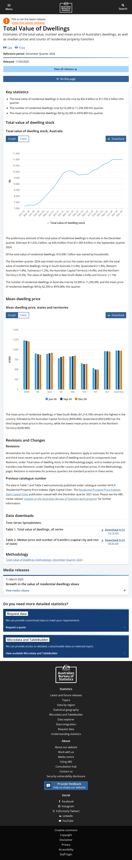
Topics (66, 700)
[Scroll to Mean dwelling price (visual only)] (43, 299)
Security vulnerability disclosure (66, 776)
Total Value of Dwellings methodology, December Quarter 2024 (44, 560)
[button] (9, 7)
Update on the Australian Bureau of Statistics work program (60, 499)
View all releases (64, 69)
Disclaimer (66, 840)
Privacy (66, 844)
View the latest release (28, 22)
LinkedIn (68, 816)
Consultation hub (66, 766)
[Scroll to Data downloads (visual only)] (36, 516)
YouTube (67, 821)
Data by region (66, 705)
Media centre (66, 757)
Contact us (66, 771)
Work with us (66, 752)
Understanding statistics (66, 734)
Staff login (66, 854)
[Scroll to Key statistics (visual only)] (31, 92)
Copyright (66, 835)
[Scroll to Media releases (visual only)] (32, 570)
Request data (66, 729)
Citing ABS (66, 761)
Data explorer (66, 719)
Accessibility (66, 849)
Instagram (68, 806)
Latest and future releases (66, 695)
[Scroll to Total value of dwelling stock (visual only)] (57, 123)
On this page (67, 79)
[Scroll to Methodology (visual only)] (31, 554)
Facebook (68, 801)
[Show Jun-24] (51, 402)
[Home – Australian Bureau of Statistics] (66, 674)
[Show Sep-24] (66, 402)
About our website (66, 747)
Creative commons (66, 830)
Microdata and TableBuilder (66, 714)
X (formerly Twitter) (67, 811)
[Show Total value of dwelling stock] (66, 226)
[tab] (12, 139)
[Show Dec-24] (81, 402)
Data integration (66, 724)
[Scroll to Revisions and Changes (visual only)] (48, 440)
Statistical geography (66, 710)
